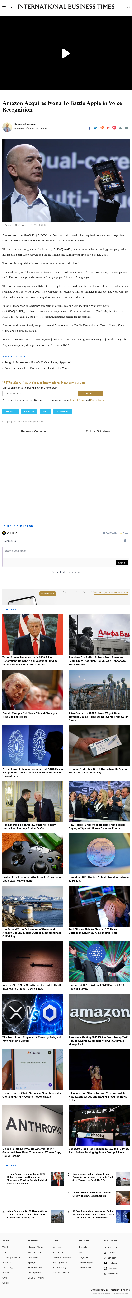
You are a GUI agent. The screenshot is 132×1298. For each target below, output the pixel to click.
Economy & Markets (12, 1257)
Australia (83, 1247)
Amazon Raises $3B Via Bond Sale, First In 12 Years (37, 368)
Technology (7, 1267)
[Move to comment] (127, 128)
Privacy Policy (97, 400)
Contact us (58, 1252)
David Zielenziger (27, 123)
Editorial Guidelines (98, 431)
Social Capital (34, 1252)
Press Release (35, 1267)
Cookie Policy (59, 1267)
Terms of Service (78, 400)
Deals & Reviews (36, 1278)
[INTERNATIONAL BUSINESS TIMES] (66, 7)
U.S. (4, 1252)
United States (85, 1267)
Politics (5, 1272)
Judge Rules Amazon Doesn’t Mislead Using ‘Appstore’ (38, 362)
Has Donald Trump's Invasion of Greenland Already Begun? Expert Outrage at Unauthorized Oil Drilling (32, 933)
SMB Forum (33, 1257)
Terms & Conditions (62, 1257)
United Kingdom (86, 1262)
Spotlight (32, 1262)
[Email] (120, 128)
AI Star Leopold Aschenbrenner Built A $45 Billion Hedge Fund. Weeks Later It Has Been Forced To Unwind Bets (32, 773)
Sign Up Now (47, 593)
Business (6, 1262)
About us (57, 1247)
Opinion (5, 1283)
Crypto (5, 1278)
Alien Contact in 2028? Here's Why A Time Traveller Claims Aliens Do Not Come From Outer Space (98, 717)
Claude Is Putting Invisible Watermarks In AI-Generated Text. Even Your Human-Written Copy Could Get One (31, 1152)
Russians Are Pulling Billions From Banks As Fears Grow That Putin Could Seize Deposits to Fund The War (97, 661)
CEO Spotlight (34, 1272)
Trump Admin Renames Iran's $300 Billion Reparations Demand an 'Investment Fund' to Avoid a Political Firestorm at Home (30, 661)
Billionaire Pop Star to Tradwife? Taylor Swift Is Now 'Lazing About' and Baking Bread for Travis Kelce (98, 1097)
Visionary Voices (35, 1247)
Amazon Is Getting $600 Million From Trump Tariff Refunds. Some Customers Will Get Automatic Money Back (98, 1041)
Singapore (83, 1257)
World (5, 1247)
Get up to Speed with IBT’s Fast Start (111, 592)
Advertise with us (61, 1272)
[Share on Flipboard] (108, 128)
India (81, 1252)
